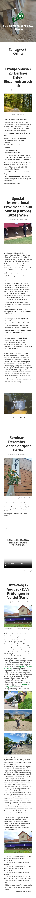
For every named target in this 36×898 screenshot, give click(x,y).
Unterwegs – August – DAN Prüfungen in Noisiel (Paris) (18, 591)
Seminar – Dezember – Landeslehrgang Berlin (18, 443)
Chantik (25, 685)
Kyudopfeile (11, 687)
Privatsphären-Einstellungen (18, 35)
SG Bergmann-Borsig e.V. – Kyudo (18, 27)
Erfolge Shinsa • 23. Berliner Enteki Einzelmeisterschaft (18, 77)
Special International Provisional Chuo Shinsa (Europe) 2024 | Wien (18, 207)
